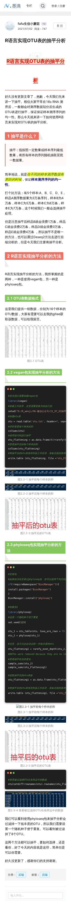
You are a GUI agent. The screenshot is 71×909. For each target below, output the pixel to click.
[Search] (42, 5)
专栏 (29, 5)
